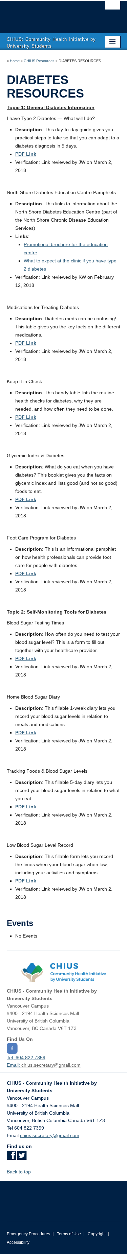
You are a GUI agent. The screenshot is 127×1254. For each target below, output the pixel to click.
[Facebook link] (11, 1157)
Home (15, 61)
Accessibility (18, 1242)
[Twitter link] (21, 1157)
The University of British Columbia (46, 14)
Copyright (97, 1234)
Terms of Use (69, 1234)
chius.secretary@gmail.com (51, 1065)
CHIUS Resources (39, 61)
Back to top (19, 1171)
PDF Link (25, 499)
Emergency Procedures (28, 1234)
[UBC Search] (112, 8)
